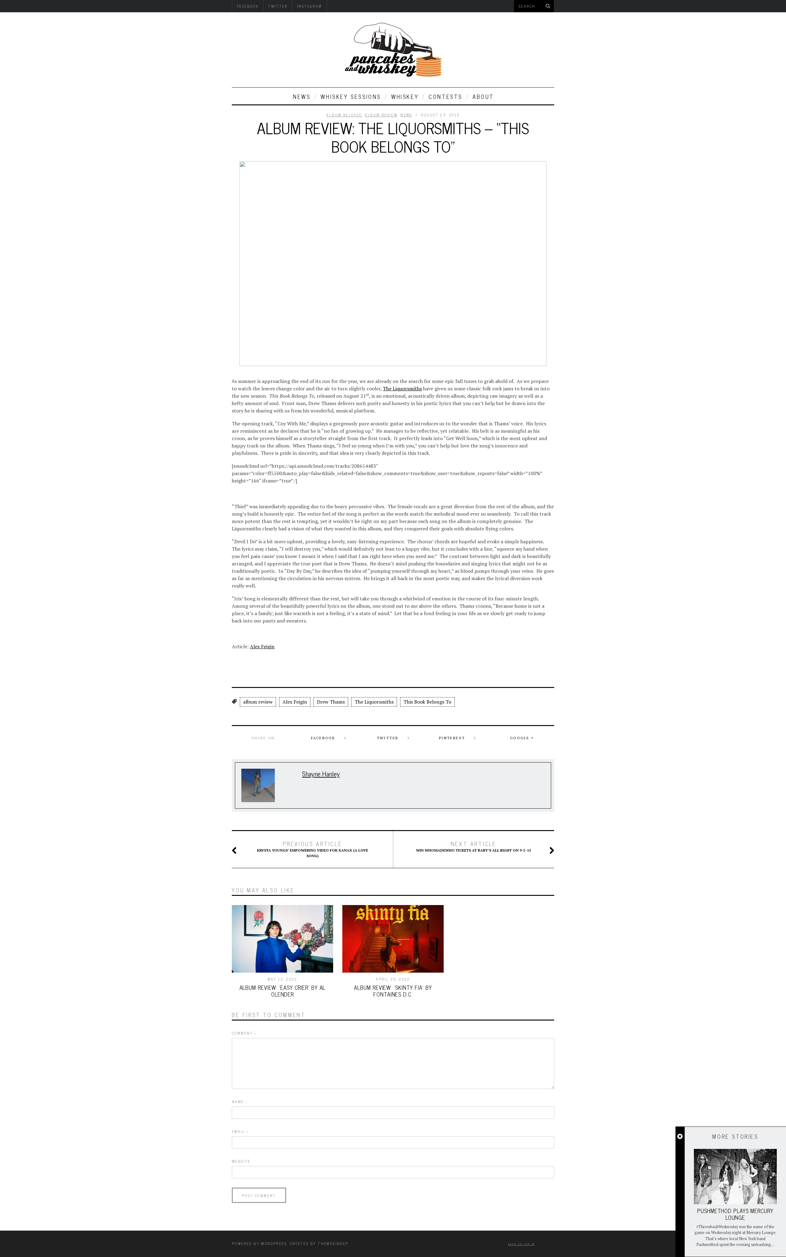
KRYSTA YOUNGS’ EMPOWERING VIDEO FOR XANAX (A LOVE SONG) (312, 849)
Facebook (323, 738)
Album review (381, 115)
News (301, 96)
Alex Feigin (262, 646)
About (483, 96)
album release (344, 115)
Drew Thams (331, 701)
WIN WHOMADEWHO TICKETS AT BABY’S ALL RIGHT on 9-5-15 (473, 846)
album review (258, 701)
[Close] (680, 1137)
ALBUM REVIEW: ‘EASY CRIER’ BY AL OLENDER (282, 991)
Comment (244, 1033)
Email (240, 1131)
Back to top (520, 1244)
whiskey (404, 96)
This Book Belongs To (427, 701)
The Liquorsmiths (402, 388)
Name (240, 1102)
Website (241, 1161)
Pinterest (452, 738)
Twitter (388, 738)
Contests (445, 96)
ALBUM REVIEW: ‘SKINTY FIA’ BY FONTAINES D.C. (393, 991)
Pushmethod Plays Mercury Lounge (735, 1214)
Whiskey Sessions (351, 96)
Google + (522, 738)
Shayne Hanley (321, 773)
